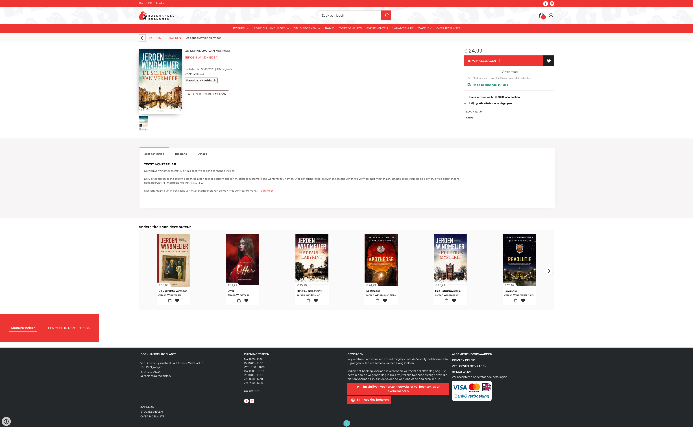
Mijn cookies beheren (372, 399)
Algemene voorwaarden (472, 354)
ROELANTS (156, 38)
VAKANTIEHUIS (403, 28)
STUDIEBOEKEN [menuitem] (305, 28)
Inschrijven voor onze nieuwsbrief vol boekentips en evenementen (401, 389)
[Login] (551, 15)
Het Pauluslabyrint (309, 290)
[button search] (386, 15)
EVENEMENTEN (377, 28)
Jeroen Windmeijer (201, 57)
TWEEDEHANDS (350, 28)
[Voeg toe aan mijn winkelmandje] (170, 300)
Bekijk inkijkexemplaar (208, 94)
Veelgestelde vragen (469, 366)
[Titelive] (346, 423)
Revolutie (510, 290)
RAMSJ (330, 28)
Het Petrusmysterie (448, 290)
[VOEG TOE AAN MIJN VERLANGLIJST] (548, 60)
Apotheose (373, 290)
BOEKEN (175, 38)
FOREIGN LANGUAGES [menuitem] (270, 28)
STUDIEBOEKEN (151, 411)
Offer (231, 290)
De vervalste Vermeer (172, 290)
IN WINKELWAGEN (482, 60)
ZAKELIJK (425, 28)
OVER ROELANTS (448, 28)
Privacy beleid (463, 360)
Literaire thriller (23, 328)
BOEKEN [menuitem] (239, 28)
